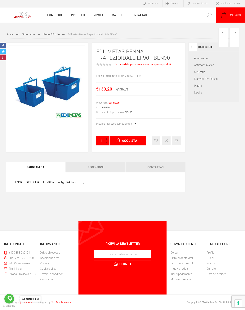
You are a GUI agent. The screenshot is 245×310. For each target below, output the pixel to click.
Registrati (153, 3)
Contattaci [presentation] (155, 167)
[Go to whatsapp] (9, 298)
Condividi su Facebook (3, 45)
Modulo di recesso (182, 279)
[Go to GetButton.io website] (9, 306)
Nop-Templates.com (61, 302)
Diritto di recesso (50, 252)
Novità (198, 92)
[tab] (36, 167)
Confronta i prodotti (231, 3)
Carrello (211, 268)
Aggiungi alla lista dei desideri (156, 140)
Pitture (198, 85)
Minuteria (199, 71)
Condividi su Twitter (3, 51)
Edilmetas (114, 102)
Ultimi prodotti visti (182, 257)
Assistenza (46, 279)
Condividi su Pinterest (3, 57)
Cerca (174, 252)
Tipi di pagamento (181, 274)
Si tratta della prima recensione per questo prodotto (143, 64)
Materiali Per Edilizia (206, 78)
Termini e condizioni (52, 274)
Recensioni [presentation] (96, 167)
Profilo (211, 252)
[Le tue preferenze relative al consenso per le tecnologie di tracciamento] (238, 303)
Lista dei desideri (216, 274)
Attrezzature (201, 58)
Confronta (166, 140)
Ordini (210, 257)
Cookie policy (48, 268)
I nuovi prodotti (180, 268)
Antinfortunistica (204, 65)
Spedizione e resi (50, 257)
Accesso (175, 3)
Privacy (44, 263)
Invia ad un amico (176, 140)
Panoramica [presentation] (35, 167)
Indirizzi (211, 263)
